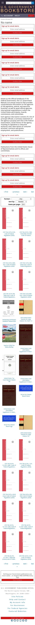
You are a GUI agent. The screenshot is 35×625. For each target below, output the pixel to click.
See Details (17, 580)
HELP (17, 16)
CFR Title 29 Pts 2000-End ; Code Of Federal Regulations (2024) (9, 264)
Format (7, 199)
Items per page (14, 204)
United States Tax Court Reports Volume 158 (9, 379)
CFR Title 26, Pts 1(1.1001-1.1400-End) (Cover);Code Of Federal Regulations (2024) (9, 557)
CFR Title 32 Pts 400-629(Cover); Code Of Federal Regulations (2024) (26, 264)
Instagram (18, 620)
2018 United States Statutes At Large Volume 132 (25, 434)
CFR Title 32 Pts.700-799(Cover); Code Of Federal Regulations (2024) (9, 295)
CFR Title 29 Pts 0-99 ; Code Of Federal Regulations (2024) (9, 233)
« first (6, 192)
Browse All (9, 19)
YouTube (20, 620)
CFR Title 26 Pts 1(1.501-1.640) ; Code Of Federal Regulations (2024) (26, 526)
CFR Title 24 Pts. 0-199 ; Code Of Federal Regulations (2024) (26, 557)
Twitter (15, 620)
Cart (31, 16)
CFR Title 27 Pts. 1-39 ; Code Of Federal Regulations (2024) (26, 465)
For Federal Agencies (17, 608)
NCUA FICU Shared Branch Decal (26, 395)
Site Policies (17, 596)
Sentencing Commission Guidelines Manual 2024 (9, 320)
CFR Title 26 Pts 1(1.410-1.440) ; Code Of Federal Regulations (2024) (9, 465)
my (7, 16)
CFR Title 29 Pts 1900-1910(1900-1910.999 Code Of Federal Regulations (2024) (26, 233)
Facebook (12, 620)
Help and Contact (17, 599)
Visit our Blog (17, 618)
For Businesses (17, 605)
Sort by (12, 202)
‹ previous (15, 192)
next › (25, 192)
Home (3, 19)
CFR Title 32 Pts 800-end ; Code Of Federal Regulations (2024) (26, 295)
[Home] (17, 12)
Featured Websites (17, 611)
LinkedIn (26, 620)
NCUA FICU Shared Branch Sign (9, 425)
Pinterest (23, 620)
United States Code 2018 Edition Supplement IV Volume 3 (25, 380)
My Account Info (17, 602)
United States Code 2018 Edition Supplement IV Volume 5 (9, 410)
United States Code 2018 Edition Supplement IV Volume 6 (25, 349)
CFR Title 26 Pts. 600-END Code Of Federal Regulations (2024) (26, 496)
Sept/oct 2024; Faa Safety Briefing (9, 346)
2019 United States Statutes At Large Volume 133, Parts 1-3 (26, 319)
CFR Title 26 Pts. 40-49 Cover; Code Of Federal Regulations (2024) (9, 496)
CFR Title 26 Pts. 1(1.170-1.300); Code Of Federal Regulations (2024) (9, 526)
